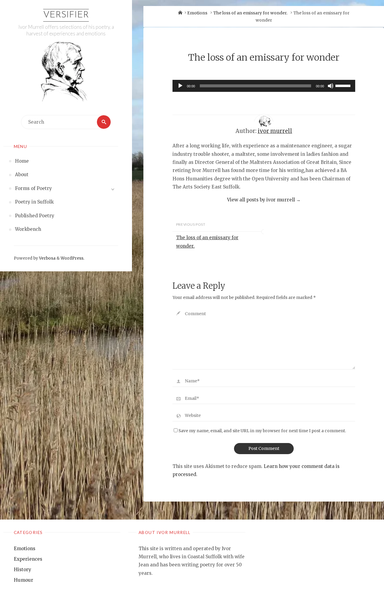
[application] (263, 86)
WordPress (72, 258)
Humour (23, 580)
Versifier (66, 15)
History (22, 569)
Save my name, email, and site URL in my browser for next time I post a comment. (262, 430)
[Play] (180, 86)
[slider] (343, 85)
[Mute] (331, 86)
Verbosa (47, 258)
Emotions (197, 13)
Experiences (28, 559)
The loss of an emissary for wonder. (250, 13)
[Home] (180, 13)
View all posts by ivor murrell (264, 200)
